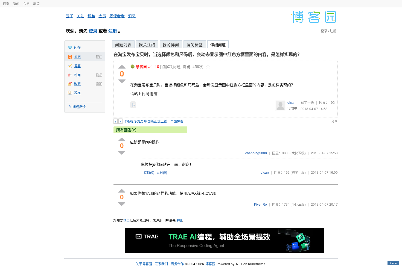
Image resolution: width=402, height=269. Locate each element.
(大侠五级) (298, 152)
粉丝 (91, 15)
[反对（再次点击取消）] (121, 81)
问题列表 (123, 44)
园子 (69, 15)
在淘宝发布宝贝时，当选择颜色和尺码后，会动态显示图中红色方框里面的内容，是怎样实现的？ (207, 54)
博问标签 (195, 44)
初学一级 (307, 102)
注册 (112, 31)
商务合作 (177, 263)
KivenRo (260, 204)
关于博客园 (144, 263)
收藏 (77, 83)
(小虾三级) (298, 204)
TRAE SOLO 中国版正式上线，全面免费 (154, 121)
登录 (93, 31)
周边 (36, 3)
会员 (26, 3)
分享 (334, 121)
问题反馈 (79, 106)
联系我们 (161, 263)
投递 (99, 75)
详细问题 (218, 44)
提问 (99, 56)
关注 (80, 15)
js (133, 104)
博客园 (210, 263)
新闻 (16, 3)
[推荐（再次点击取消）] (121, 67)
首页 (6, 3)
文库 (77, 92)
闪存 (77, 47)
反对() (161, 172)
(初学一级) (298, 172)
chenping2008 (256, 152)
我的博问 (171, 44)
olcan (291, 102)
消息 (132, 15)
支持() (149, 172)
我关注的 (147, 44)
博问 (77, 56)
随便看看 (117, 15)
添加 (99, 83)
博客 (77, 65)
